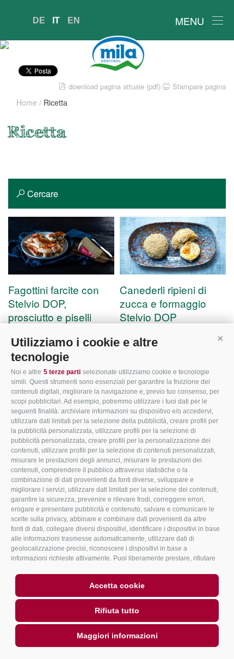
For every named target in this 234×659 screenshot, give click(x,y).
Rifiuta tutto (117, 610)
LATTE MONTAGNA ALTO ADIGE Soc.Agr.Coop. (117, 53)
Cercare (42, 193)
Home (26, 102)
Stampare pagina (199, 86)
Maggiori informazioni (117, 635)
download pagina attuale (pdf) (115, 86)
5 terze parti (62, 372)
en (73, 20)
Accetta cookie (117, 585)
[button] (220, 338)
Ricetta (55, 102)
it (56, 20)
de (39, 20)
